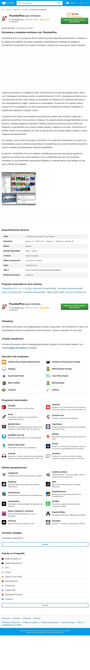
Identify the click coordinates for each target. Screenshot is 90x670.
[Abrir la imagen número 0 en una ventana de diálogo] (19, 188)
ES (83, 3)
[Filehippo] (8, 3)
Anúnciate (27, 618)
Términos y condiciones (11, 622)
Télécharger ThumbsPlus (42, 288)
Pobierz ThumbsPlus (10, 292)
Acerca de (6, 618)
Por (16, 19)
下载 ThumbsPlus (53, 292)
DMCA (80, 622)
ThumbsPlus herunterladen (68, 288)
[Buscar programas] (58, 3)
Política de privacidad (49, 622)
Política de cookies (30, 622)
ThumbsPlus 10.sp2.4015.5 (12, 538)
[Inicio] (3, 10)
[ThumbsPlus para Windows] (4, 18)
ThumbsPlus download (32, 292)
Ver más (45, 544)
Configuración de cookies (12, 625)
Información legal (67, 622)
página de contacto (18, 348)
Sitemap (37, 618)
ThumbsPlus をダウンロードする (15, 288)
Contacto (16, 618)
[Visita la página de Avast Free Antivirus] (74, 15)
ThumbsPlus (25, 15)
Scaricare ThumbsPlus (74, 292)
